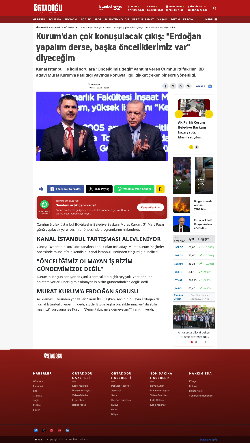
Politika (37, 405)
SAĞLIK (86, 19)
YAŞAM (162, 19)
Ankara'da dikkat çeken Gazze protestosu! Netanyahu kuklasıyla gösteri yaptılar (194, 334)
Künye (193, 381)
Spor (35, 391)
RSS (39, 439)
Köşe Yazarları (80, 385)
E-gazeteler (78, 400)
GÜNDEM (39, 19)
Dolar (133, 6)
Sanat (114, 395)
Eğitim (36, 410)
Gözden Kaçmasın (121, 400)
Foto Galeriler (157, 400)
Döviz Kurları (157, 385)
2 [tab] (196, 147)
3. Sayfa (37, 395)
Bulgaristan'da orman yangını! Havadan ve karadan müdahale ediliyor (203, 205)
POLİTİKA (54, 19)
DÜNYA (188, 19)
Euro (152, 6)
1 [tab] (191, 147)
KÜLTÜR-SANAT (143, 19)
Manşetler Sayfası (82, 390)
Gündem (38, 381)
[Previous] (179, 114)
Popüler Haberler (120, 385)
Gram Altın (175, 6)
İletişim (193, 386)
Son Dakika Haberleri (200, 395)
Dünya (114, 404)
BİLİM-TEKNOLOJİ (117, 19)
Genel (114, 409)
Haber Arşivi (79, 404)
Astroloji (116, 390)
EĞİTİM (175, 19)
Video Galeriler (80, 395)
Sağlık (36, 400)
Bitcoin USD (196, 6)
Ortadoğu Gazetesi (49, 27)
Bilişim (114, 414)
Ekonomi (38, 386)
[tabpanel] (194, 119)
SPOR (98, 19)
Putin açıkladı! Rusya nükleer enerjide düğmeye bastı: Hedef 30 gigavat (203, 224)
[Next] (209, 114)
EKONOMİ (71, 19)
